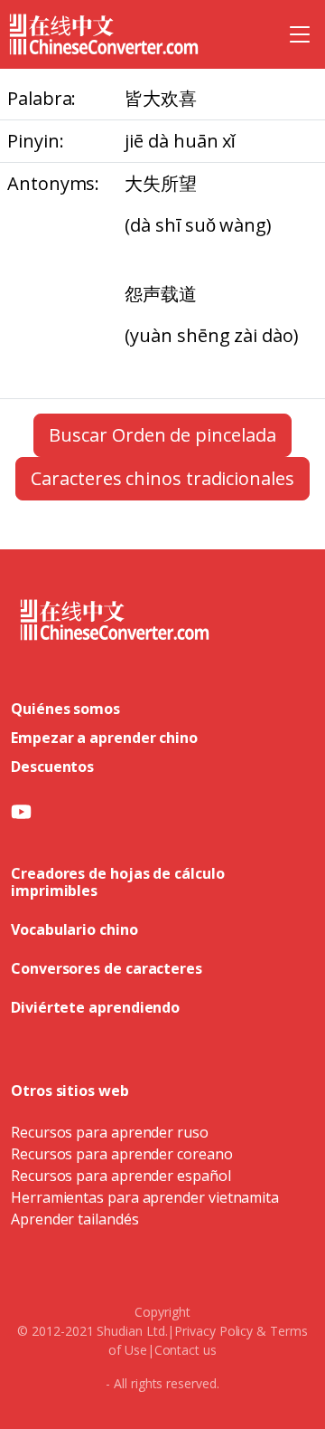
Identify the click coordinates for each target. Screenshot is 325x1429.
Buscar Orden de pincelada (162, 435)
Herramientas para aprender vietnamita (145, 1197)
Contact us (185, 1349)
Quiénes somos (65, 709)
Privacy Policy (213, 1330)
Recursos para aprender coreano (122, 1154)
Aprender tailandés (75, 1219)
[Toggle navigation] (299, 34)
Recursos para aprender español (121, 1176)
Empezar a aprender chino (104, 738)
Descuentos (52, 766)
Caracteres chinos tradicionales (162, 478)
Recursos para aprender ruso (110, 1132)
